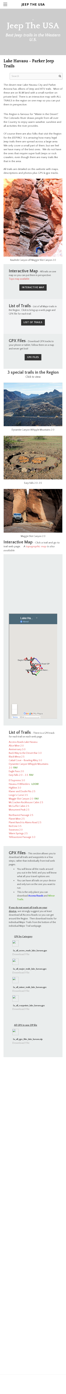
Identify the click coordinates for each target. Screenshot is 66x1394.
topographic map (36, 546)
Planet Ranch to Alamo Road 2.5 (25, 822)
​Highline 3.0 (15, 787)
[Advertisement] (33, 581)
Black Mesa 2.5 (16, 756)
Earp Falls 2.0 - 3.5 (18, 775)
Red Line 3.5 (15, 826)
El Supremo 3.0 (17, 780)
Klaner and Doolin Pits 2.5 (22, 791)
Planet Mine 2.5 (17, 818)
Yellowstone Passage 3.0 (22, 837)
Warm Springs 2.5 (18, 833)
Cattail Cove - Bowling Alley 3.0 (25, 760)
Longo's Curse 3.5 (18, 795)
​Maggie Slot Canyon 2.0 (21, 798)
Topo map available (19, 279)
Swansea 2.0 (16, 829)
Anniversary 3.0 (17, 749)
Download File (20, 954)
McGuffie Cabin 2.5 (19, 806)
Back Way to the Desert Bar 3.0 (25, 753)
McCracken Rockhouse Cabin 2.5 (26, 802)
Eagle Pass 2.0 (16, 771)
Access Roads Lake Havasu (23, 742)
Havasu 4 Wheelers (19, 784)
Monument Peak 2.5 (19, 809)
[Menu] (5, 4)
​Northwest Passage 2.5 (21, 815)
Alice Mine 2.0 (16, 745)
